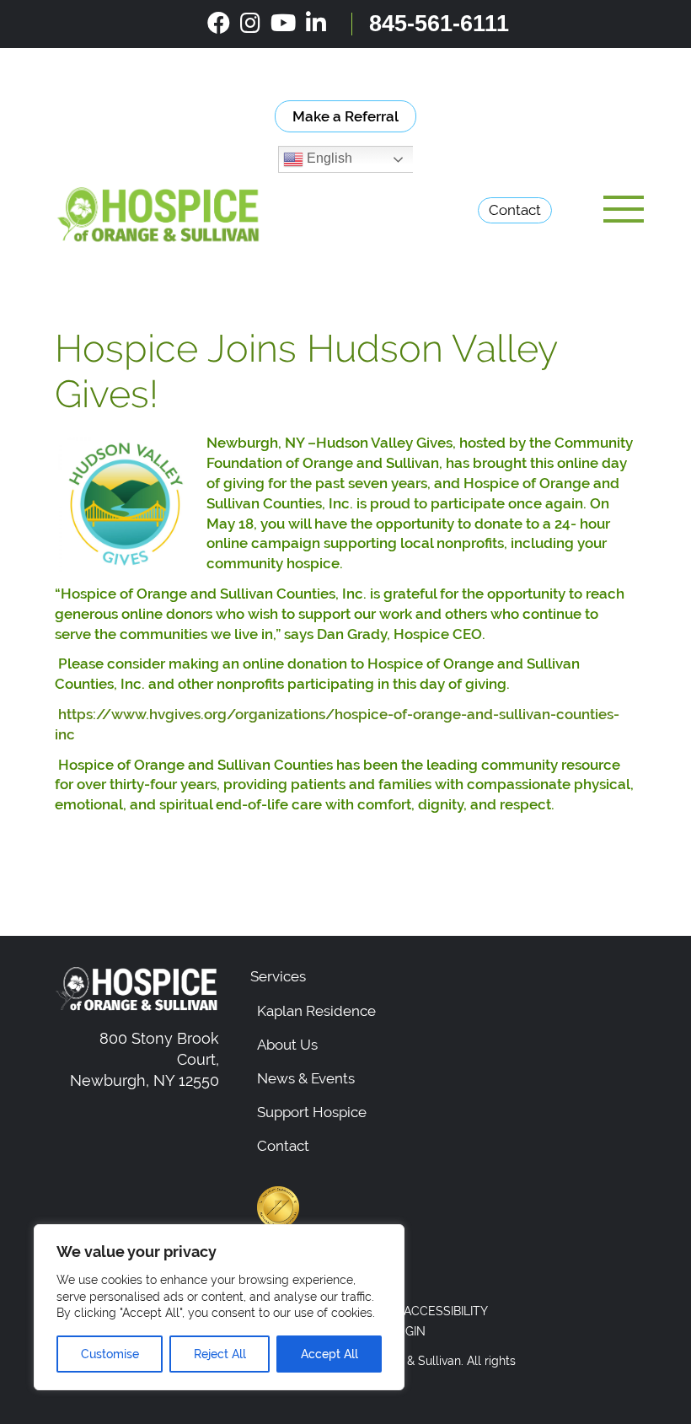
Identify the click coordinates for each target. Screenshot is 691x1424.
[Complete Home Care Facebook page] (218, 24)
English (327, 159)
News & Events (306, 1078)
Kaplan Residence (316, 1010)
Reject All (220, 1354)
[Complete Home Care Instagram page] (250, 24)
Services (278, 976)
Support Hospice (312, 1112)
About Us (287, 1044)
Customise (110, 1354)
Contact (515, 210)
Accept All (329, 1354)
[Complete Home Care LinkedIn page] (316, 24)
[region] (219, 1307)
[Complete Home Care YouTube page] (283, 24)
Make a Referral (345, 116)
